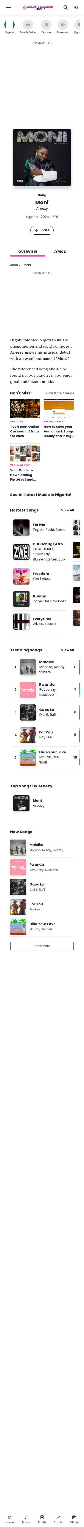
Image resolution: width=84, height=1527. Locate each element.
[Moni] (45, 803)
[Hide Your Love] (40, 757)
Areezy (42, 208)
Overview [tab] (27, 251)
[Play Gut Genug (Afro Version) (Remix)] (21, 552)
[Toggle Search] (66, 7)
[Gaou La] (40, 712)
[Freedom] (40, 576)
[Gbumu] (40, 599)
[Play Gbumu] (21, 599)
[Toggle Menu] (8, 7)
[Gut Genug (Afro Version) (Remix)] (40, 552)
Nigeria (32, 216)
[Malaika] (40, 667)
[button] (76, 7)
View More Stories (59, 393)
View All (67, 510)
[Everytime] (40, 621)
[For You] (40, 735)
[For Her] (40, 527)
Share (45, 230)
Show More (42, 946)
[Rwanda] (40, 690)
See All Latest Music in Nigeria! (41, 494)
